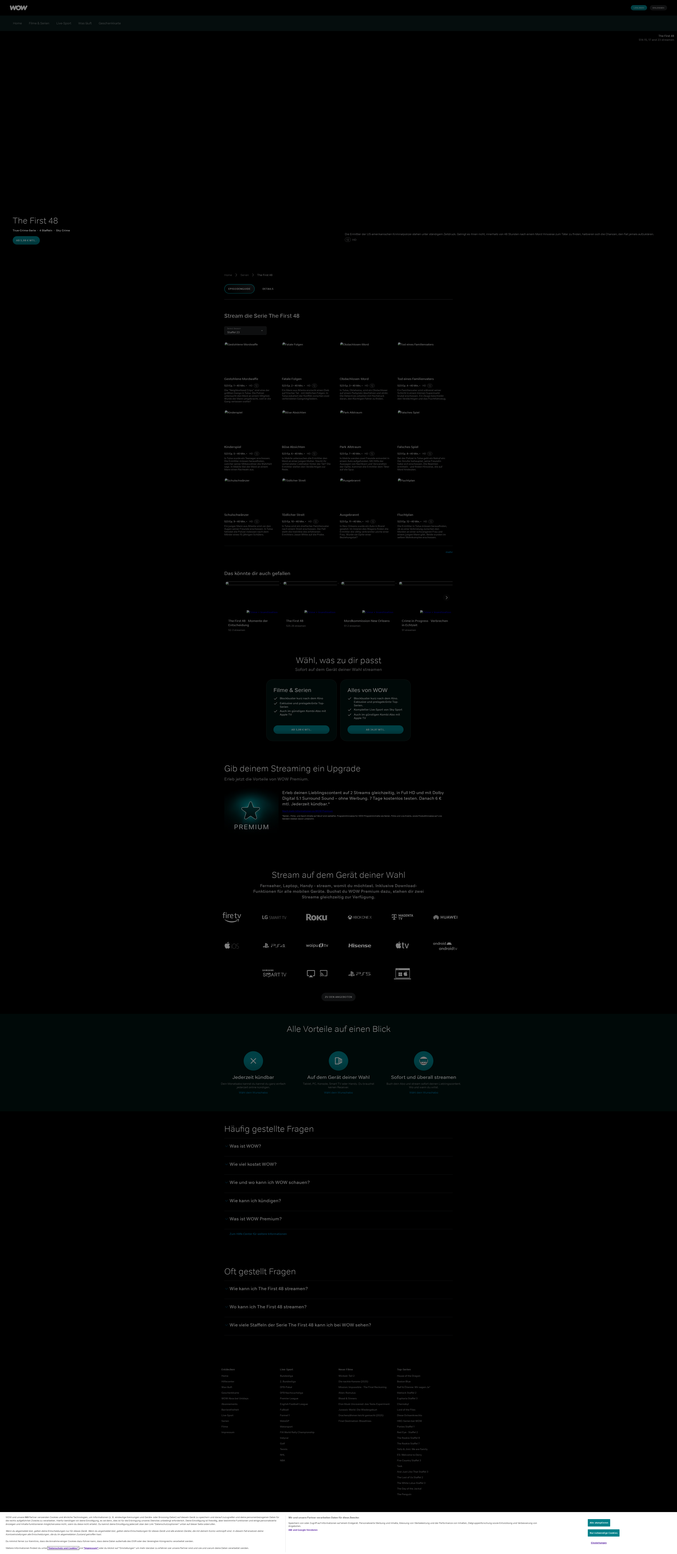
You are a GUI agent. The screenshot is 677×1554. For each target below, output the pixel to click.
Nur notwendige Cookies (604, 1532)
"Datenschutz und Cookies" (63, 1548)
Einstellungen (599, 1542)
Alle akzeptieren (599, 1522)
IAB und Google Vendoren (303, 1529)
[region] (338, 1533)
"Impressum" (91, 1548)
